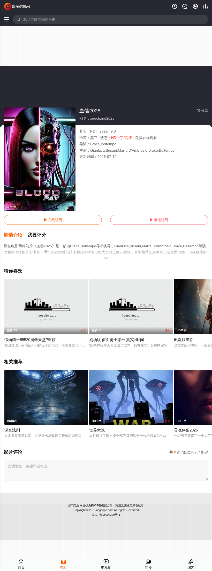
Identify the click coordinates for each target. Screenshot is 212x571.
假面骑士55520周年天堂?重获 (30, 339)
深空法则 (12, 430)
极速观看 (159, 220)
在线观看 (53, 220)
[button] (16, 235)
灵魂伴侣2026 (186, 430)
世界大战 (97, 430)
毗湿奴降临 (183, 339)
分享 (202, 111)
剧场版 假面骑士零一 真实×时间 (116, 339)
